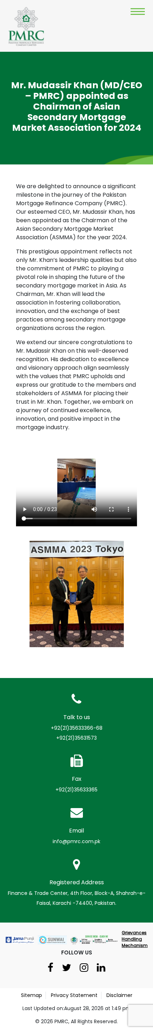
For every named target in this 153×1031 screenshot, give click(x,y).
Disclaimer (119, 995)
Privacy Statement (74, 995)
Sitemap (31, 995)
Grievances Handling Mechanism (135, 939)
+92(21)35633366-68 (76, 728)
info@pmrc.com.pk (76, 841)
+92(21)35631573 (76, 737)
